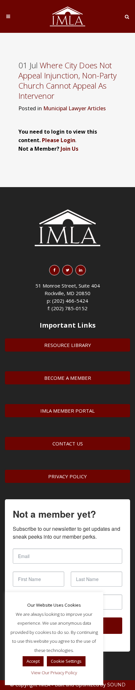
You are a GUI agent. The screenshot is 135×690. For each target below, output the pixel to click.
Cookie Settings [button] (66, 661)
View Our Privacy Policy (54, 673)
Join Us (69, 148)
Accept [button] (33, 661)
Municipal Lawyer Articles (74, 108)
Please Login (58, 140)
